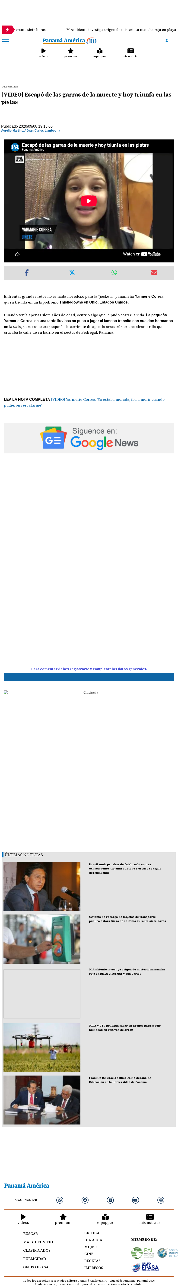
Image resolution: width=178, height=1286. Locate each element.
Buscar (30, 1233)
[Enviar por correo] (154, 273)
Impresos (93, 1267)
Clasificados (37, 1250)
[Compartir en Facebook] (26, 273)
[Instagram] (161, 1200)
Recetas (92, 1260)
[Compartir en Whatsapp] (114, 273)
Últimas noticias (24, 855)
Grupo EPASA (35, 1267)
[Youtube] (135, 1200)
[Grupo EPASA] (145, 1268)
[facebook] (85, 1200)
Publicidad (34, 1258)
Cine (88, 1253)
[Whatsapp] (60, 1200)
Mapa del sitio (38, 1241)
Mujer (90, 1246)
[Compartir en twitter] (72, 273)
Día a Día (93, 1239)
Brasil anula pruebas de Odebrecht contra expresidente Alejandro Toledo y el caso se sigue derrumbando (125, 869)
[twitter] (110, 1200)
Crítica (91, 1232)
